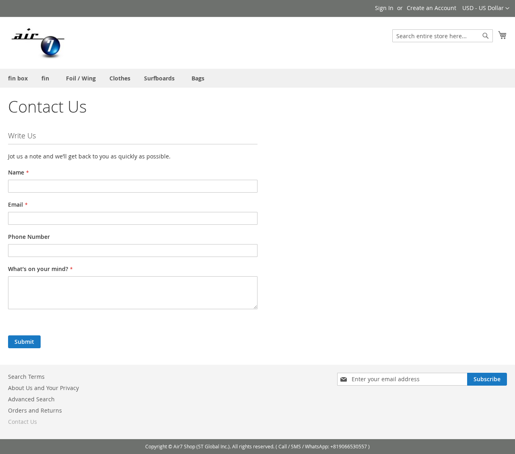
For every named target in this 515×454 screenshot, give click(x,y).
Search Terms (26, 376)
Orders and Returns (35, 410)
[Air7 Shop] (38, 42)
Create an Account (431, 8)
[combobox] (442, 35)
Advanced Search (31, 399)
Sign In (384, 8)
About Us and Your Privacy (43, 388)
